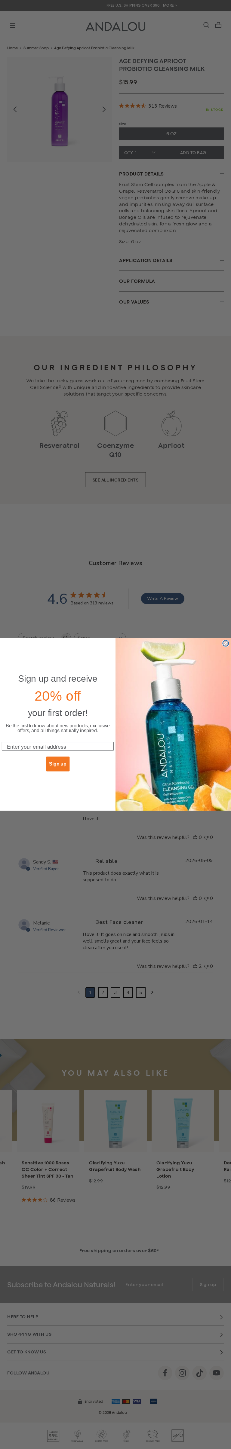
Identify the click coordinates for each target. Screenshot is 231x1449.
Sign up (57, 764)
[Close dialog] (226, 643)
